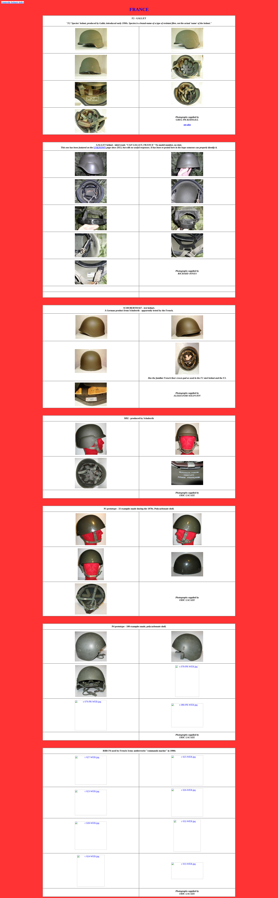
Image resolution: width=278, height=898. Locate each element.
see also (187, 124)
